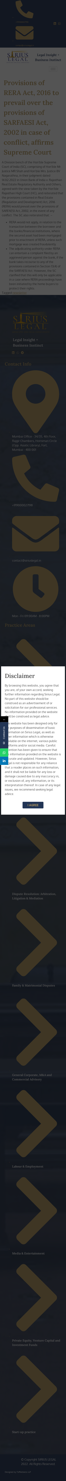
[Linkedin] (4, 761)
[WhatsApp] (4, 752)
